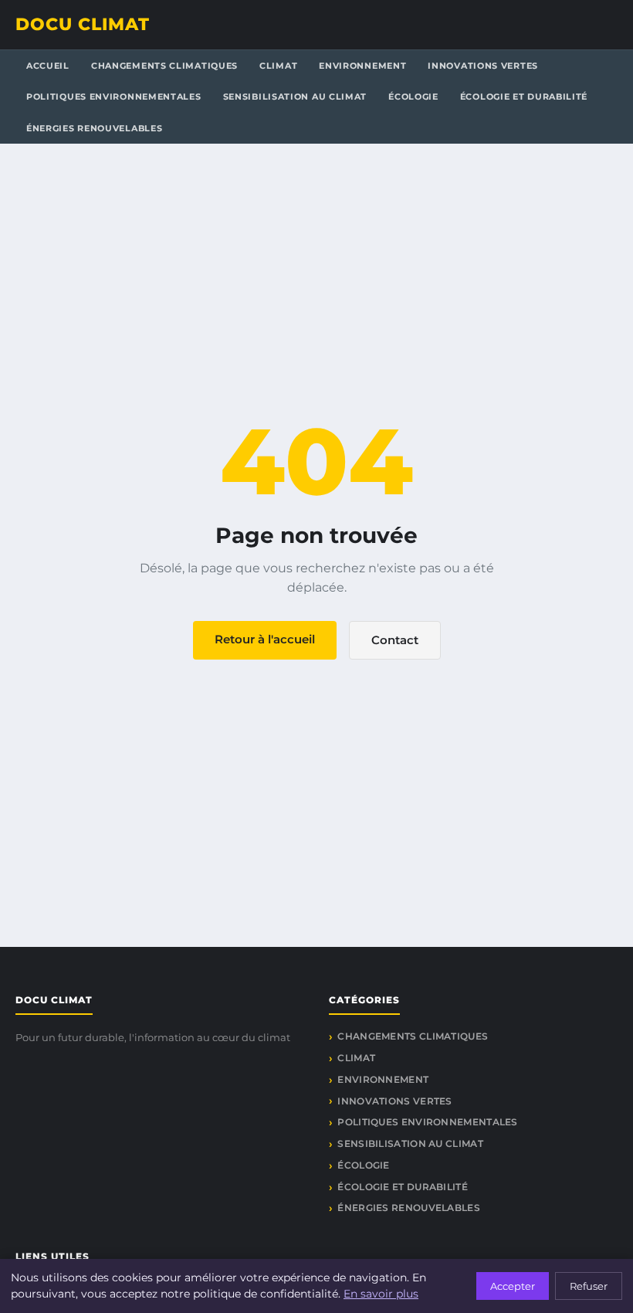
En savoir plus (381, 1294)
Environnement (362, 65)
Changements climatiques (164, 65)
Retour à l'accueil (265, 639)
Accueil (47, 65)
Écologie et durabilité (523, 96)
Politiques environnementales (113, 96)
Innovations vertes (483, 65)
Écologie (413, 96)
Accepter (512, 1286)
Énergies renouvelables (94, 128)
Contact (394, 640)
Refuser (589, 1286)
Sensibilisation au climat (295, 96)
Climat (278, 65)
